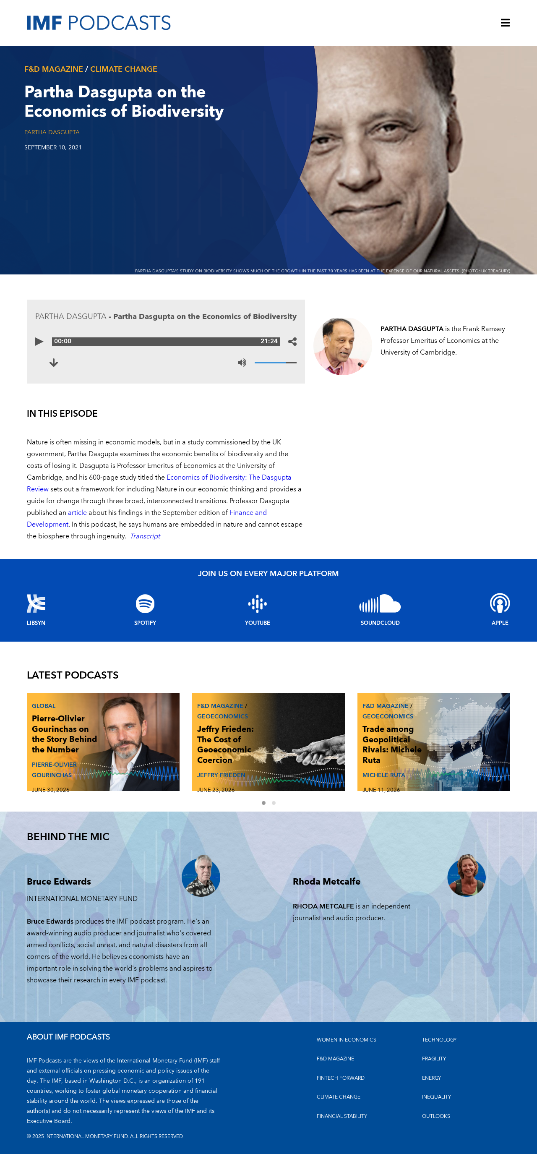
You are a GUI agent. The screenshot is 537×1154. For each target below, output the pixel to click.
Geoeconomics (222, 716)
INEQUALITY (436, 1097)
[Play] (39, 341)
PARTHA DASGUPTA (52, 132)
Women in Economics (346, 1040)
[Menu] (505, 23)
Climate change (123, 69)
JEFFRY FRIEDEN (221, 775)
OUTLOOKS (436, 1116)
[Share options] (292, 341)
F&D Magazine (53, 69)
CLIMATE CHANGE (338, 1097)
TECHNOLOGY (439, 1040)
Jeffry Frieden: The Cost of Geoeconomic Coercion (225, 745)
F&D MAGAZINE (335, 1059)
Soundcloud (380, 623)
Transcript (145, 536)
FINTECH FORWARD (341, 1078)
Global (43, 706)
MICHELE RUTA (383, 775)
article (77, 513)
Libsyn (36, 623)
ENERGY (431, 1078)
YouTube (257, 623)
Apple (500, 623)
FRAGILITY (434, 1059)
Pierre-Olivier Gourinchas (54, 770)
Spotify (145, 623)
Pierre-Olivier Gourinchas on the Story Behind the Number (64, 734)
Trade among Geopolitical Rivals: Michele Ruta (392, 745)
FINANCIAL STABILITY (342, 1116)
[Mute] (242, 362)
